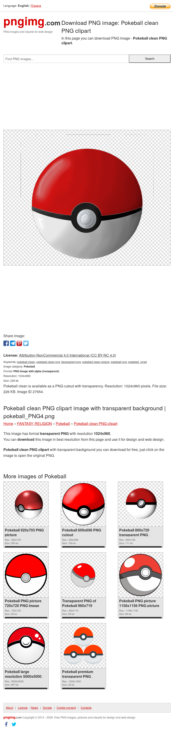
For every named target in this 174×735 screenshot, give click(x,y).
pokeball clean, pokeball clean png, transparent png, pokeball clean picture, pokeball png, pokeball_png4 (82, 362)
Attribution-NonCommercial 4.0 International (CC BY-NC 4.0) (67, 355)
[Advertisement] (87, 98)
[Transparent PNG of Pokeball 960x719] (83, 575)
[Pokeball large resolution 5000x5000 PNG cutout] (26, 645)
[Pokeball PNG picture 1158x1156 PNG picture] (140, 575)
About (9, 707)
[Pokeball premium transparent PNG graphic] (83, 645)
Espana (36, 5)
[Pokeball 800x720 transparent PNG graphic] (140, 504)
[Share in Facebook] (6, 343)
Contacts (86, 707)
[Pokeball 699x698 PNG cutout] (83, 504)
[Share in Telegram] (12, 343)
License (23, 707)
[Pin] (19, 343)
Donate (47, 707)
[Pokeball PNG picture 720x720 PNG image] (26, 575)
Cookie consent (66, 707)
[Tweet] (26, 343)
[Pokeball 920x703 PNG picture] (26, 504)
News (34, 707)
